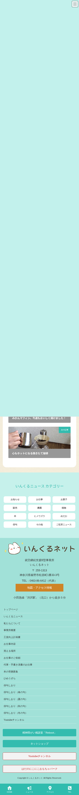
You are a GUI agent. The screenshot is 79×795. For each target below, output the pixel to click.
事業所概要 (10, 630)
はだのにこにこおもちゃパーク (39, 768)
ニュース (29, 792)
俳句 (15, 524)
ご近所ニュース (64, 524)
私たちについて (12, 623)
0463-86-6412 (38, 580)
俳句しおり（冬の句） (16, 713)
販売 (15, 508)
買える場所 (10, 651)
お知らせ (15, 499)
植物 (64, 508)
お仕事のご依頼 (12, 657)
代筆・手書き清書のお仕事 (18, 664)
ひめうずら (10, 678)
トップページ (11, 609)
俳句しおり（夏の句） (16, 699)
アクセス (50, 792)
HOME (9, 792)
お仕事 (39, 499)
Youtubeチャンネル (14, 719)
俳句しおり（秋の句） (16, 706)
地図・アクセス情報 (39, 587)
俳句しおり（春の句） (16, 692)
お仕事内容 (10, 644)
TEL (69, 792)
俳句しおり (10, 685)
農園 (39, 508)
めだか (64, 516)
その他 (39, 524)
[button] (39, 732)
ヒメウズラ (39, 516)
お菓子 (64, 499)
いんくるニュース (13, 616)
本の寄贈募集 (11, 671)
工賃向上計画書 (12, 637)
